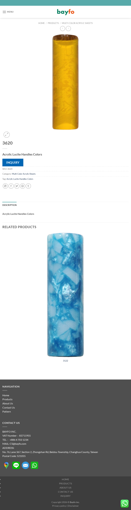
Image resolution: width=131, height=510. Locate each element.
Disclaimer (73, 505)
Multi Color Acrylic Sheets (77, 23)
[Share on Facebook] (11, 186)
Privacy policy (59, 505)
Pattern (6, 411)
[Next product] (62, 28)
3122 (65, 360)
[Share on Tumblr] (28, 186)
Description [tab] (9, 205)
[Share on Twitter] (16, 186)
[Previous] (4, 374)
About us (65, 487)
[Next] (14, 133)
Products (53, 23)
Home (41, 23)
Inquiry (65, 496)
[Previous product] (68, 28)
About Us (7, 403)
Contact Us (8, 407)
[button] (8, 12)
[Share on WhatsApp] (5, 186)
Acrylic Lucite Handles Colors (20, 179)
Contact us (65, 491)
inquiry (12, 162)
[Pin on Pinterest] (22, 186)
